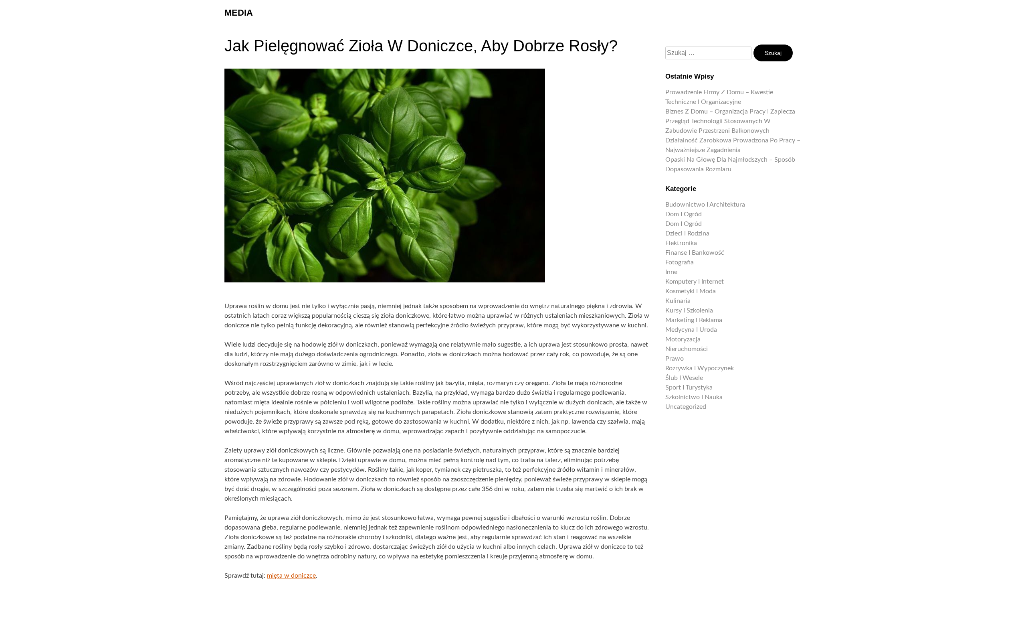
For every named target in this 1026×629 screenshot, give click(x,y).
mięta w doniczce (291, 575)
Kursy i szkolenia (689, 310)
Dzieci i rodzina (687, 233)
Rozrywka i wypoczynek (699, 368)
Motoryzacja (683, 339)
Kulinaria (678, 301)
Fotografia (679, 262)
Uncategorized (685, 407)
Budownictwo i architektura (705, 204)
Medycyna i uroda (691, 330)
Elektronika (681, 243)
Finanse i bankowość (694, 253)
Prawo (674, 358)
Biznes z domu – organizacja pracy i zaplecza (730, 111)
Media (238, 13)
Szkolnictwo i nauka (694, 397)
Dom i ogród (683, 214)
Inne (671, 272)
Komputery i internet (694, 281)
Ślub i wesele (684, 378)
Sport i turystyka (689, 387)
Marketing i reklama (693, 320)
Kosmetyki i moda (690, 291)
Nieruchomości (686, 349)
